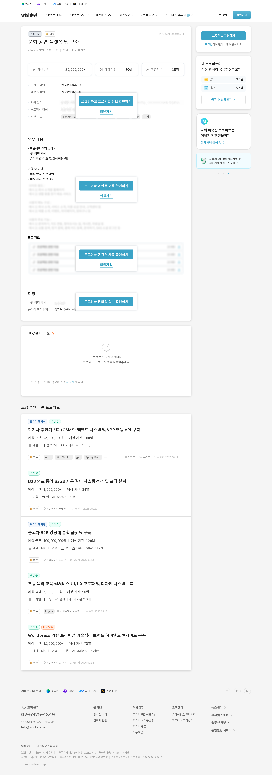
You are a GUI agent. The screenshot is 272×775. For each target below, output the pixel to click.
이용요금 (138, 732)
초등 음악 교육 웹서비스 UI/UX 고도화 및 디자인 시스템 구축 (81, 584)
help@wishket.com (33, 727)
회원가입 (106, 111)
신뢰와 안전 (100, 720)
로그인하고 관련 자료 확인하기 (106, 255)
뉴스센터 (216, 707)
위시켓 (55, 691)
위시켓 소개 (100, 714)
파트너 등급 (139, 726)
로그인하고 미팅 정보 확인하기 (106, 302)
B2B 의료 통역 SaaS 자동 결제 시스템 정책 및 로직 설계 (77, 481)
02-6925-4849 (38, 714)
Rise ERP (111, 691)
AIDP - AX (91, 691)
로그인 (70, 382)
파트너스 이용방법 (143, 720)
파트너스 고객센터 (182, 720)
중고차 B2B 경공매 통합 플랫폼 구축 (59, 532)
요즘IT (72, 691)
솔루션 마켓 (218, 723)
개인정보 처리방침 (47, 746)
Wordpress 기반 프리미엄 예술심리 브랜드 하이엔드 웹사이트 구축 (87, 635)
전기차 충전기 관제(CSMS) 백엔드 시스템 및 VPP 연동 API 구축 (84, 430)
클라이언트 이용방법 (144, 714)
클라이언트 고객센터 (184, 714)
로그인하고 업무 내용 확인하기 (106, 186)
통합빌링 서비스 (221, 730)
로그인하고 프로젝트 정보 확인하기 (106, 101)
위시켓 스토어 (220, 715)
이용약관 (26, 746)
